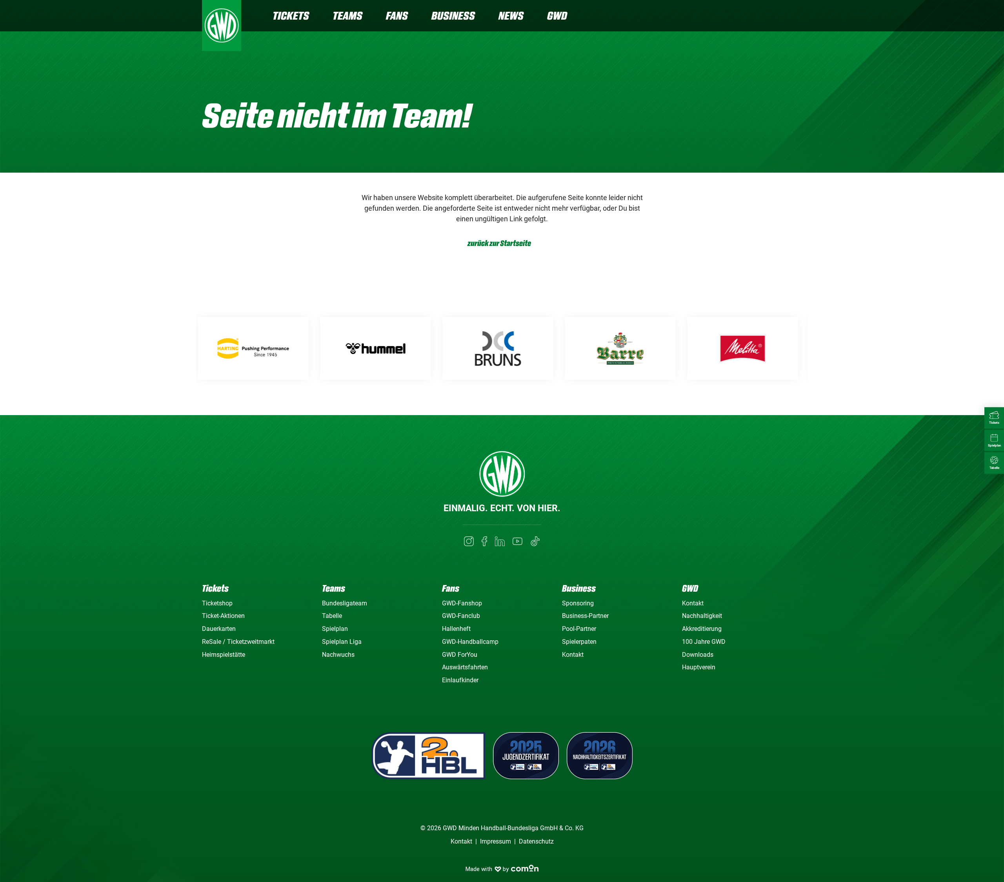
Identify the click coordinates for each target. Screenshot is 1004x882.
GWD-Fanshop (462, 603)
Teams (347, 15)
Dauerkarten (219, 628)
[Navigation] (795, 17)
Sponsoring (578, 603)
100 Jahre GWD (704, 641)
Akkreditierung (702, 628)
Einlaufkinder (460, 680)
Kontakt (573, 654)
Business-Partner (585, 616)
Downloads (697, 654)
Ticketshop (217, 603)
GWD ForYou (459, 654)
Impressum (495, 841)
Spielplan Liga (342, 641)
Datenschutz (536, 841)
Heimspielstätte (223, 654)
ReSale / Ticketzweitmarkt (238, 641)
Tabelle (332, 616)
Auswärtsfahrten (465, 667)
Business (453, 15)
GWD (557, 15)
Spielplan (335, 628)
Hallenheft (456, 628)
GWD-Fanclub (461, 616)
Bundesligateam (344, 603)
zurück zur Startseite (499, 243)
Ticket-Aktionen (223, 616)
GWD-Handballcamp (470, 641)
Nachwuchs (338, 654)
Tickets (291, 15)
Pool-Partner (579, 628)
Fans (397, 15)
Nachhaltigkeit (702, 616)
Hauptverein (698, 667)
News (511, 15)
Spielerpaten (579, 641)
